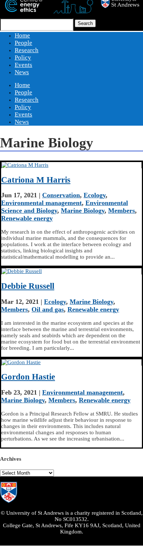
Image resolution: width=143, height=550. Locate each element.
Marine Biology (82, 210)
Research (26, 50)
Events (23, 64)
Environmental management (41, 202)
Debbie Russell (27, 286)
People (23, 42)
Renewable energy (27, 218)
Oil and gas (48, 309)
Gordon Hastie (28, 376)
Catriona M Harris (35, 179)
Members (121, 210)
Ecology (95, 195)
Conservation (61, 195)
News (22, 72)
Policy (23, 57)
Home (22, 35)
